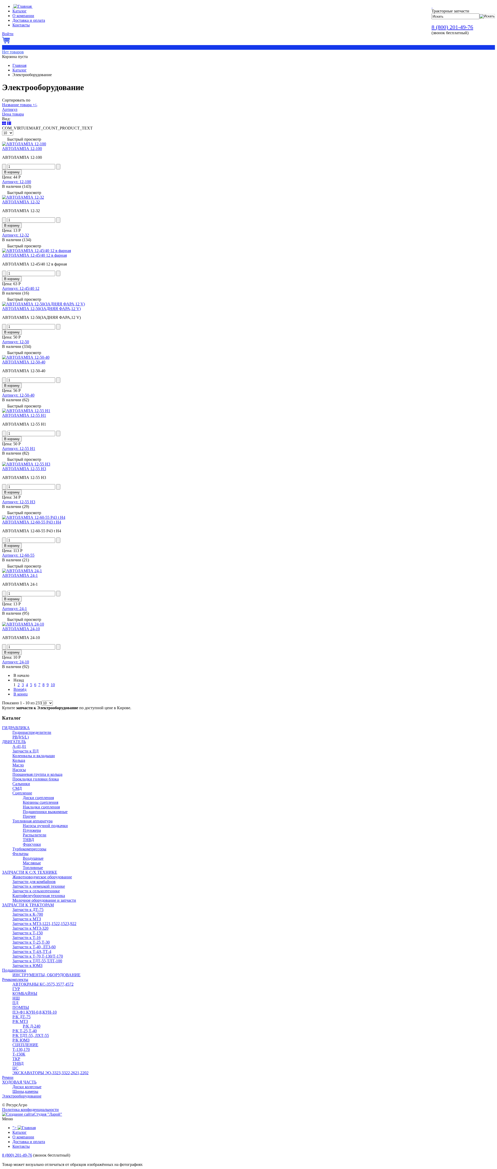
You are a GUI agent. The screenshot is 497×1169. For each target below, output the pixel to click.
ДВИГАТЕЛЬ (14, 742)
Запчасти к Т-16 (26, 937)
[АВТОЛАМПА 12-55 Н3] (26, 464)
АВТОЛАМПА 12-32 (21, 202)
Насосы (19, 770)
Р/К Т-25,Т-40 (24, 1031)
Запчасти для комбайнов (34, 881)
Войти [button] (7, 34)
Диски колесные (26, 1087)
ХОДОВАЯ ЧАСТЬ (19, 1082)
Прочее (29, 816)
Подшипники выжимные (45, 811)
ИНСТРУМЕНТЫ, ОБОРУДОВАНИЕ (46, 975)
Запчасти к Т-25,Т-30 (31, 942)
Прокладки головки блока (35, 779)
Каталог (19, 70)
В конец (20, 694)
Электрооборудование (21, 1096)
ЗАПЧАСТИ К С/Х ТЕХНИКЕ (29, 872)
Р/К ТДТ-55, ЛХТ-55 (30, 1035)
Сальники (21, 783)
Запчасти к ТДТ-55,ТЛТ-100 (37, 961)
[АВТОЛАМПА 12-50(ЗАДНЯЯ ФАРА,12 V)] (43, 304)
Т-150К (18, 1054)
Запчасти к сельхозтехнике (36, 891)
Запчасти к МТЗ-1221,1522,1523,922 (44, 923)
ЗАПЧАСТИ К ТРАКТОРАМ (28, 905)
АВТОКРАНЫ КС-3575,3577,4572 (43, 984)
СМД (17, 788)
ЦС (15, 1068)
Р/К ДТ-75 (21, 1017)
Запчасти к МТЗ (26, 919)
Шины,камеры (25, 1091)
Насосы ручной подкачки (45, 825)
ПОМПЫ (20, 1007)
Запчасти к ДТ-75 (27, 909)
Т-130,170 (21, 1049)
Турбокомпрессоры (29, 849)
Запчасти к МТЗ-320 (30, 928)
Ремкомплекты (15, 979)
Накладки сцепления (41, 807)
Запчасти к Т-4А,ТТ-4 (31, 951)
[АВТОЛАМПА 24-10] (23, 624)
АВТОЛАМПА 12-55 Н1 (24, 415)
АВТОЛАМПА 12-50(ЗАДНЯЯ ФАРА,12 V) (41, 308)
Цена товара (13, 114)
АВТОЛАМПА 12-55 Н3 (24, 469)
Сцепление (22, 793)
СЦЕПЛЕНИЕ (25, 1045)
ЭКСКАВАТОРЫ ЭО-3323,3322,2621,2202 (50, 1073)
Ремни (7, 1077)
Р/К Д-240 (31, 1026)
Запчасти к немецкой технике (38, 886)
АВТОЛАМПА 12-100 (22, 148)
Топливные (33, 867)
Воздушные (33, 858)
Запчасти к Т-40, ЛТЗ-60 (34, 947)
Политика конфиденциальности (30, 1109)
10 (53, 685)
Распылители (34, 835)
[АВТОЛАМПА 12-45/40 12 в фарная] (36, 250)
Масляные (32, 863)
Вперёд (19, 689)
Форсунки (32, 844)
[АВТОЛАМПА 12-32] (23, 197)
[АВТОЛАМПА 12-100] (24, 144)
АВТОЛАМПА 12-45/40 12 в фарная (34, 255)
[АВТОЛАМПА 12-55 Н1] (26, 410)
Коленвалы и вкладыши (33, 756)
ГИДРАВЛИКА (16, 728)
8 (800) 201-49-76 (452, 27)
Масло (18, 765)
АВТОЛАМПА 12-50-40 (23, 362)
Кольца (18, 760)
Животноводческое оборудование (42, 877)
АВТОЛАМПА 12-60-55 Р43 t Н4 (31, 522)
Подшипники (14, 970)
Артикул (9, 109)
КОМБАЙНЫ (24, 993)
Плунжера (32, 830)
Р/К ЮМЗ (21, 1040)
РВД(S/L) (20, 737)
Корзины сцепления (40, 802)
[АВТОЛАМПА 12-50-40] (25, 357)
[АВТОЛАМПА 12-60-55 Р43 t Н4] (33, 517)
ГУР (16, 989)
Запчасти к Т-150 (27, 933)
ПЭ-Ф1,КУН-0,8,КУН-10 (34, 1012)
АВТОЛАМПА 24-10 (21, 629)
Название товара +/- (19, 105)
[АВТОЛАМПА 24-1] (22, 571)
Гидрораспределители (31, 732)
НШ (16, 998)
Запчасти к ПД (25, 751)
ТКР (16, 1059)
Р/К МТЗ (20, 1021)
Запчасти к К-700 (27, 914)
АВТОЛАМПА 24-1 (20, 575)
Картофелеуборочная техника (38, 895)
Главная (19, 65)
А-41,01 (19, 746)
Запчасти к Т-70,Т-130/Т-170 (37, 956)
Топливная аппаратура (32, 821)
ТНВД (28, 839)
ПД (15, 1003)
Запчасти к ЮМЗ (27, 965)
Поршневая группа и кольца (37, 774)
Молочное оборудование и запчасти (44, 900)
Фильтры (20, 853)
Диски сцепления (38, 797)
